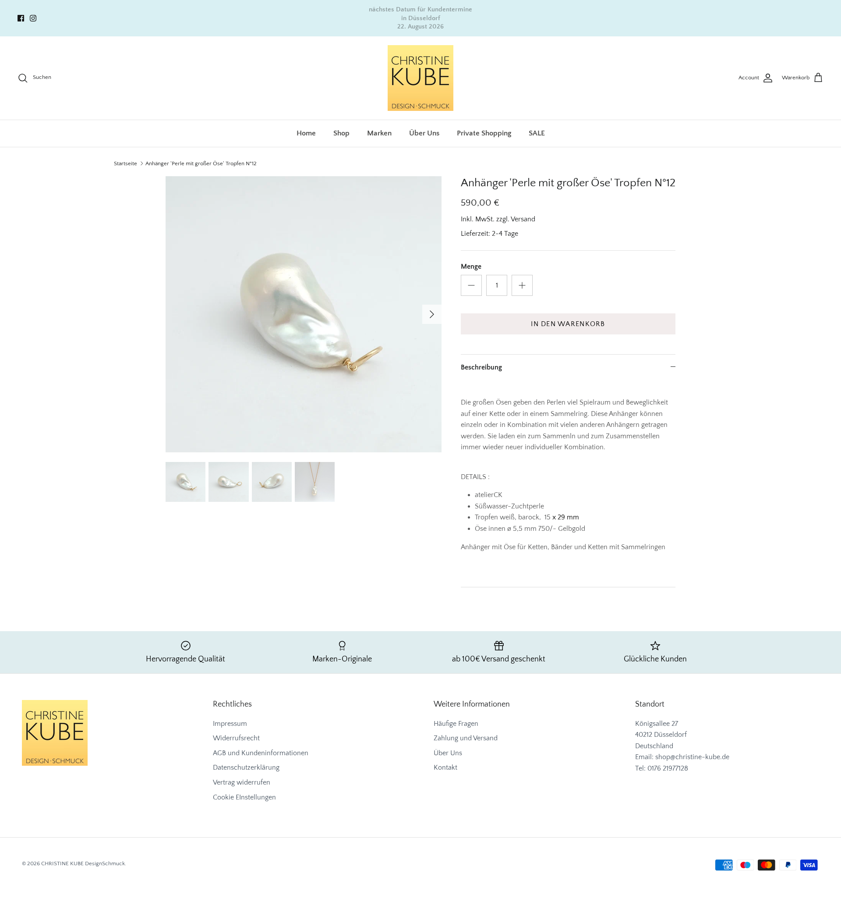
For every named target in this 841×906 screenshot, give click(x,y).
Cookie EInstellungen (244, 797)
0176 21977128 (667, 768)
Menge (471, 266)
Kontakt (445, 767)
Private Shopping (484, 133)
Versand (523, 219)
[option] (304, 314)
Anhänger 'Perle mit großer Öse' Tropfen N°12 (201, 163)
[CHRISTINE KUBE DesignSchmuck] (420, 78)
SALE (537, 133)
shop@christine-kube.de (692, 757)
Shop (341, 133)
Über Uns (424, 133)
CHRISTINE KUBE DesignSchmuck (83, 863)
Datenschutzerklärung (246, 767)
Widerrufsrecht (236, 738)
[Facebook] (21, 18)
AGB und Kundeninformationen (260, 753)
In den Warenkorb (568, 324)
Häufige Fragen (456, 724)
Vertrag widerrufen (241, 782)
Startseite (125, 163)
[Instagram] (33, 18)
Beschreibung (481, 367)
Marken (379, 133)
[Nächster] (432, 314)
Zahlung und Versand (466, 738)
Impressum (230, 724)
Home (306, 133)
